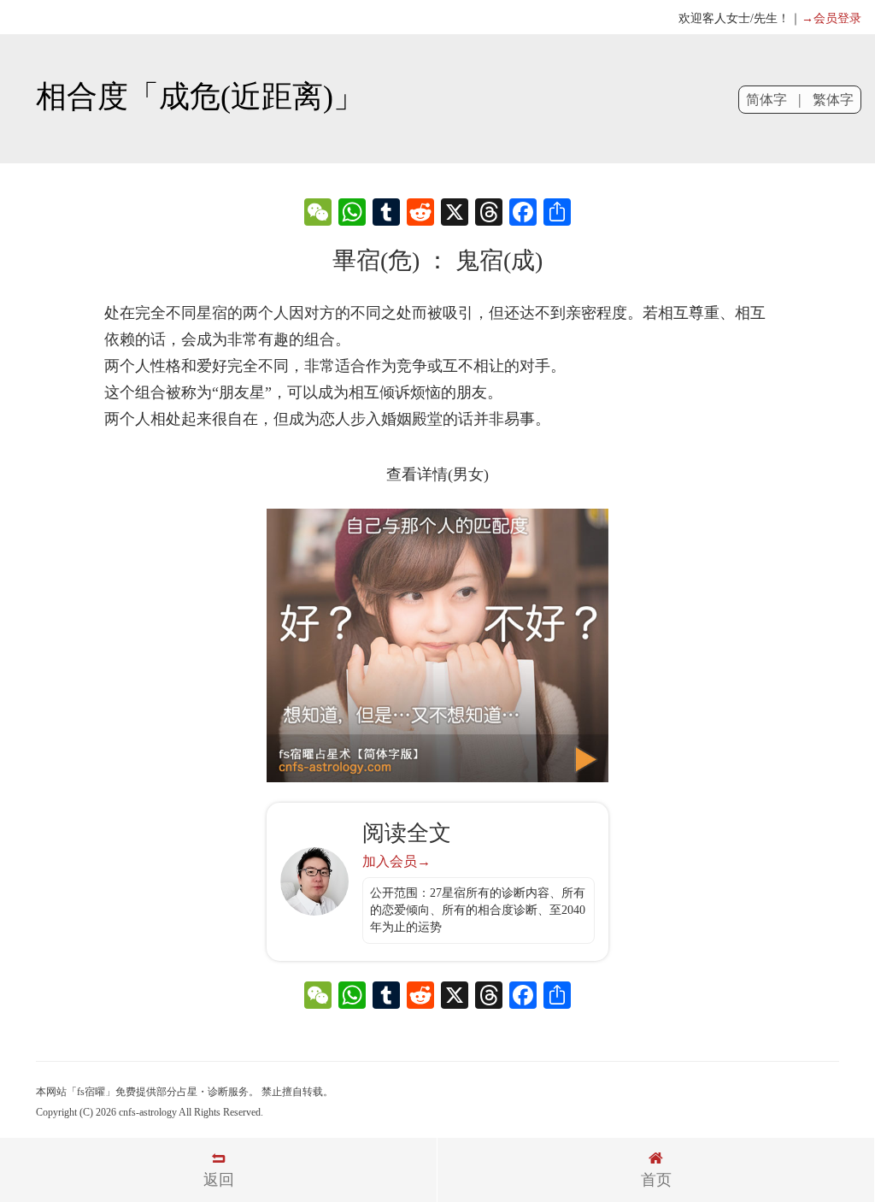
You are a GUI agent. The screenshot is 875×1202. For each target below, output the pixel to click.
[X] (455, 214)
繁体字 (833, 99)
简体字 (766, 99)
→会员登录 (831, 18)
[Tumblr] (386, 214)
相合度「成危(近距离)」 (200, 97)
